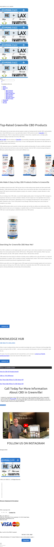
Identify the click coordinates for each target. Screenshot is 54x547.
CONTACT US (4, 326)
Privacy (4, 492)
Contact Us (5, 488)
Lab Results (5, 487)
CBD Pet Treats (9, 98)
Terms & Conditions (7, 493)
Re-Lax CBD (3, 139)
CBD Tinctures (9, 90)
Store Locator (6, 489)
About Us (5, 87)
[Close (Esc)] (0, 545)
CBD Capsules (9, 96)
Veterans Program (7, 485)
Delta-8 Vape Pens (10, 93)
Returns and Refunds (7, 490)
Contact (5, 101)
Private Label (5, 495)
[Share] (2, 545)
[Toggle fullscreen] (3, 545)
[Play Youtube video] (26, 425)
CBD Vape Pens (9, 94)
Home (4, 86)
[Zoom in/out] (4, 545)
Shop (4, 89)
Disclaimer (5, 497)
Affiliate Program (6, 484)
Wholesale (5, 100)
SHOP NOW (3, 405)
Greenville (41, 133)
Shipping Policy (6, 494)
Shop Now (26, 540)
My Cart (5, 102)
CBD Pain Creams (10, 97)
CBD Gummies (9, 92)
